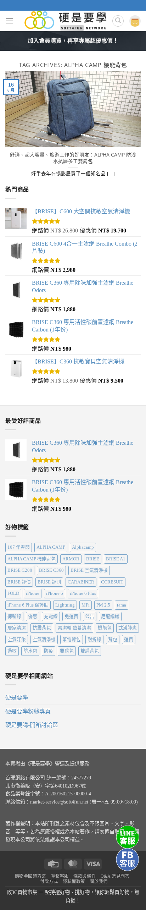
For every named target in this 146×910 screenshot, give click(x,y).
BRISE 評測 (49, 582)
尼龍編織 (110, 616)
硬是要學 (16, 698)
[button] (9, 20)
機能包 (105, 627)
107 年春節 (18, 547)
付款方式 (49, 881)
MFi (86, 605)
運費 (128, 639)
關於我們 (98, 881)
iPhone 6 (54, 593)
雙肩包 (67, 650)
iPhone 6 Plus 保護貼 (28, 605)
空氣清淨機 (44, 639)
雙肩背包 (89, 650)
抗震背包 (42, 627)
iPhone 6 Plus (83, 593)
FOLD (13, 593)
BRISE (92, 559)
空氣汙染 (16, 639)
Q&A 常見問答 (115, 876)
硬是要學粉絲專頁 (28, 711)
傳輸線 (14, 616)
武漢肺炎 (127, 627)
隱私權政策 (74, 881)
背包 (112, 639)
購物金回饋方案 (30, 876)
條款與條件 (84, 876)
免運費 (71, 616)
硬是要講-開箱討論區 (31, 725)
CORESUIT (112, 582)
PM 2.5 (103, 605)
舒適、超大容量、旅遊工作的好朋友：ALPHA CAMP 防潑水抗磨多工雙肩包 (73, 158)
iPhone (32, 593)
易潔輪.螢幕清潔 (74, 627)
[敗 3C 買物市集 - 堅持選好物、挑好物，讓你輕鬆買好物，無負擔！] (65, 21)
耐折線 (94, 639)
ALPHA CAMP (50, 547)
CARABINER (81, 582)
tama (121, 605)
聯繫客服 (59, 876)
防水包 (30, 650)
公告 (89, 616)
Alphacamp (83, 547)
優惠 (32, 616)
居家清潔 (16, 627)
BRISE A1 (115, 559)
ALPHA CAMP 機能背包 (31, 559)
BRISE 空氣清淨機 (89, 570)
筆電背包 (71, 639)
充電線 (51, 616)
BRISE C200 (19, 570)
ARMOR (70, 559)
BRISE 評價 (19, 582)
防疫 (48, 650)
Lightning (65, 605)
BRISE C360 (51, 570)
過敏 (12, 650)
